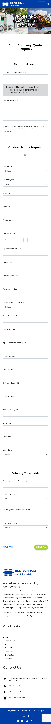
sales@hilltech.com (17, 697)
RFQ (6, 644)
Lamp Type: (8, 166)
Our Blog (8, 651)
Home (7, 637)
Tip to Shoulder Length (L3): (14, 342)
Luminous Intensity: (11, 275)
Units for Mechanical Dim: (13, 302)
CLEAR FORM (8, 547)
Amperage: (8, 220)
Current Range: (9, 233)
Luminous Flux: (9, 262)
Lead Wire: (7, 436)
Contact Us (9, 655)
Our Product (10, 640)
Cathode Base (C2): (11, 383)
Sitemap (8, 658)
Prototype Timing (10, 494)
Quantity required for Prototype (16, 481)
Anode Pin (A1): (9, 396)
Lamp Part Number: (11, 114)
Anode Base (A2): (10, 410)
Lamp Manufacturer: (11, 100)
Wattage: (7, 193)
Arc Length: (7, 423)
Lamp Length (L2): (10, 329)
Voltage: (6, 206)
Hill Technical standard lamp (15, 72)
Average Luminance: (12, 289)
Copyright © (11, 711)
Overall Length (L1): (11, 316)
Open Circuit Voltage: (12, 249)
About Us (9, 648)
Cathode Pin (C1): (10, 369)
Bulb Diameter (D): (11, 356)
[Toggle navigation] (41, 4)
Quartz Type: (8, 180)
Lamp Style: (8, 450)
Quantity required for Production (16, 509)
